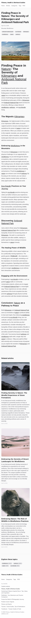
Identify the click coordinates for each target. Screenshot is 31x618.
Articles (8, 5)
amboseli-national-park (7, 31)
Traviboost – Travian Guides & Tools (11, 609)
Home (3, 5)
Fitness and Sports (6, 604)
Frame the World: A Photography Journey (12, 599)
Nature (6, 69)
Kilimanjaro (9, 75)
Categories (14, 5)
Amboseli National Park (13, 80)
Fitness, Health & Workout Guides (13, 2)
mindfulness (5, 34)
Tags (20, 5)
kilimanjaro (26, 31)
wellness (18, 34)
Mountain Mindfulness (7, 28)
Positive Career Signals (7, 601)
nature (11, 34)
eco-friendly (18, 31)
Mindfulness (15, 146)
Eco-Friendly (6, 186)
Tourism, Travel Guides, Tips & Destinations (13, 606)
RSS (24, 5)
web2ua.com (4, 613)
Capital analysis (5, 586)
